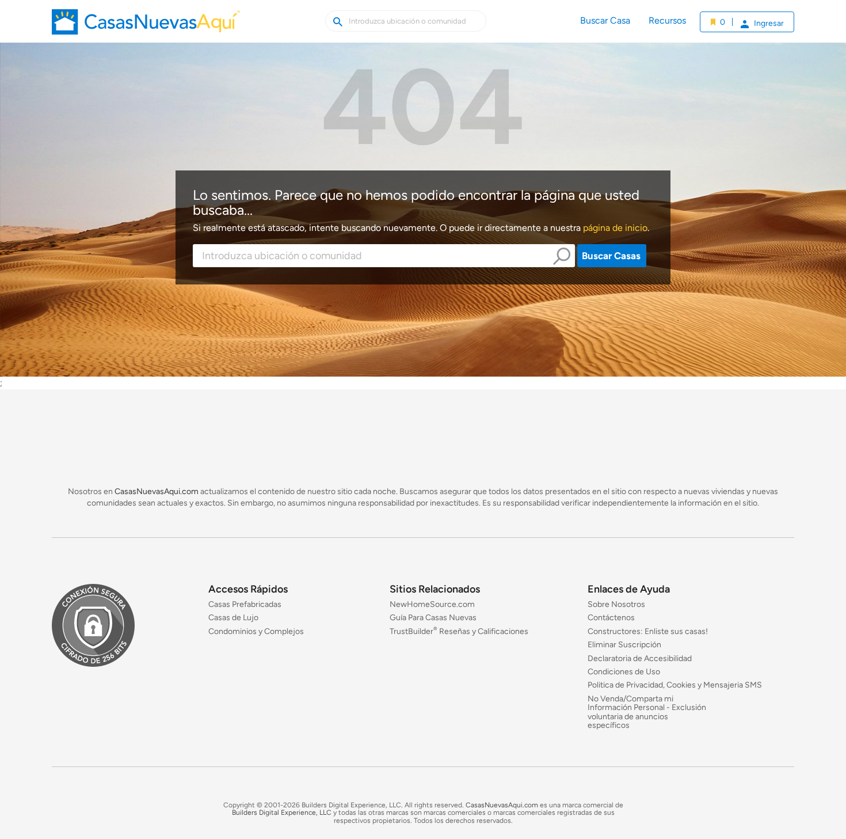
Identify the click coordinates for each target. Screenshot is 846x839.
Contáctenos (611, 618)
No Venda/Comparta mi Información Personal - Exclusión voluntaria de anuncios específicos (647, 712)
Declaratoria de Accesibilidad (640, 658)
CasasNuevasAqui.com (157, 491)
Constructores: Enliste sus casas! (648, 631)
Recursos (667, 20)
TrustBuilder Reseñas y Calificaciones (459, 631)
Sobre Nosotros (616, 604)
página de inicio (615, 227)
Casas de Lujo (233, 618)
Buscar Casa (605, 20)
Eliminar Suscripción (624, 645)
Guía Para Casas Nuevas (433, 618)
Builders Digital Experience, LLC (281, 813)
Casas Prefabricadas (244, 604)
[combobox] (384, 255)
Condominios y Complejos (256, 631)
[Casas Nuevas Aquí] (146, 26)
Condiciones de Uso (624, 672)
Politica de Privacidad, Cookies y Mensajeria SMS (675, 685)
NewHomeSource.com (432, 604)
